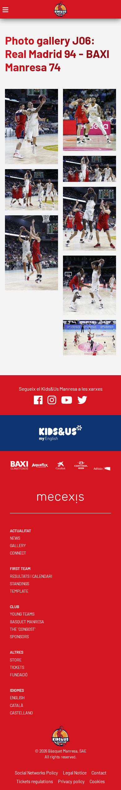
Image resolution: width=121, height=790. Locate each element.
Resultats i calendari (31, 576)
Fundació (19, 674)
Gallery (18, 545)
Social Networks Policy (36, 772)
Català (16, 705)
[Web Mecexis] (60, 497)
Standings (19, 583)
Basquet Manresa (27, 621)
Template (19, 591)
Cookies (97, 781)
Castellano (21, 712)
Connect (18, 553)
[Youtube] (66, 400)
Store (15, 659)
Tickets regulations (34, 781)
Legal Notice (75, 772)
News (15, 538)
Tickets (17, 667)
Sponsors (19, 636)
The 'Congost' (23, 629)
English (17, 697)
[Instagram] (51, 400)
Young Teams (22, 614)
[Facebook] (38, 400)
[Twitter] (82, 400)
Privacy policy (71, 781)
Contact (99, 772)
